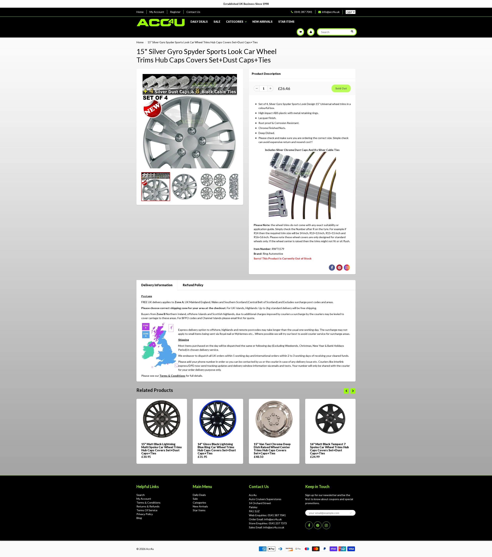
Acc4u (150, 548)
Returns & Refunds (148, 506)
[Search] (352, 31)
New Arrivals (262, 21)
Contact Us (193, 11)
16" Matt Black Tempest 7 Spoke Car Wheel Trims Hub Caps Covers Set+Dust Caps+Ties (329, 448)
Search (140, 494)
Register (175, 11)
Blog (139, 518)
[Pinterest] (318, 525)
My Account (157, 11)
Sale (217, 21)
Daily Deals (199, 21)
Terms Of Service (146, 510)
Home (140, 11)
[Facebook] (309, 525)
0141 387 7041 (303, 11)
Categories (234, 21)
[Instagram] (326, 525)
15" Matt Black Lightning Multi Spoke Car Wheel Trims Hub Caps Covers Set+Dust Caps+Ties (161, 448)
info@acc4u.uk (331, 11)
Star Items (286, 21)
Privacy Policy (144, 514)
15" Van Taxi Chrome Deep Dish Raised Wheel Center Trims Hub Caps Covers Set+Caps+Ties (272, 448)
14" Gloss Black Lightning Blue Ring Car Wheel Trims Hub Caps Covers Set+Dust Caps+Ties (217, 448)
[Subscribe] (350, 513)
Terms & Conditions (172, 375)
